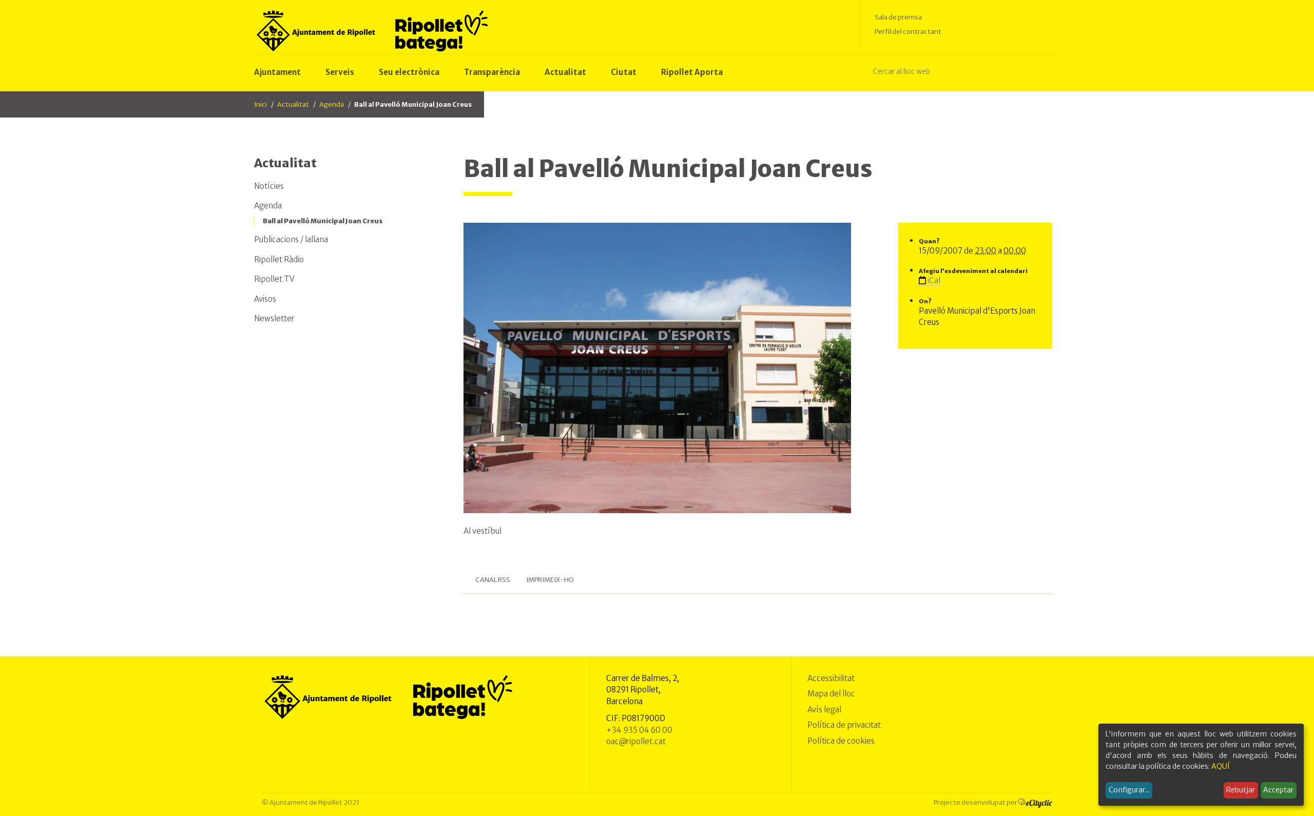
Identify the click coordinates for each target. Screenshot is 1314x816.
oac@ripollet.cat (636, 741)
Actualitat (293, 104)
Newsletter (274, 318)
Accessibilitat (831, 678)
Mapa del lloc (831, 693)
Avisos (265, 299)
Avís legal (824, 709)
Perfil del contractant (908, 31)
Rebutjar (1240, 789)
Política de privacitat (844, 725)
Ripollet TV (274, 279)
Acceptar (1278, 789)
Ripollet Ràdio (279, 259)
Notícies (269, 186)
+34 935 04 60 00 (639, 730)
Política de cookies (841, 741)
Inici (260, 104)
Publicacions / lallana (291, 239)
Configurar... (1129, 789)
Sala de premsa (898, 17)
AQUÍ (1220, 766)
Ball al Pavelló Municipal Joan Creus (323, 221)
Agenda (331, 104)
